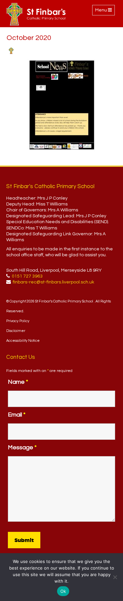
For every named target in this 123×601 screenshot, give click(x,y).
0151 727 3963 (27, 276)
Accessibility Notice (23, 340)
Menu (105, 11)
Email (17, 415)
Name (18, 382)
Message (22, 447)
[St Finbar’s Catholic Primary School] (36, 14)
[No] (115, 577)
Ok (63, 591)
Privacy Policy (18, 321)
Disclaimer (15, 331)
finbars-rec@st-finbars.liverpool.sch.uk (53, 282)
